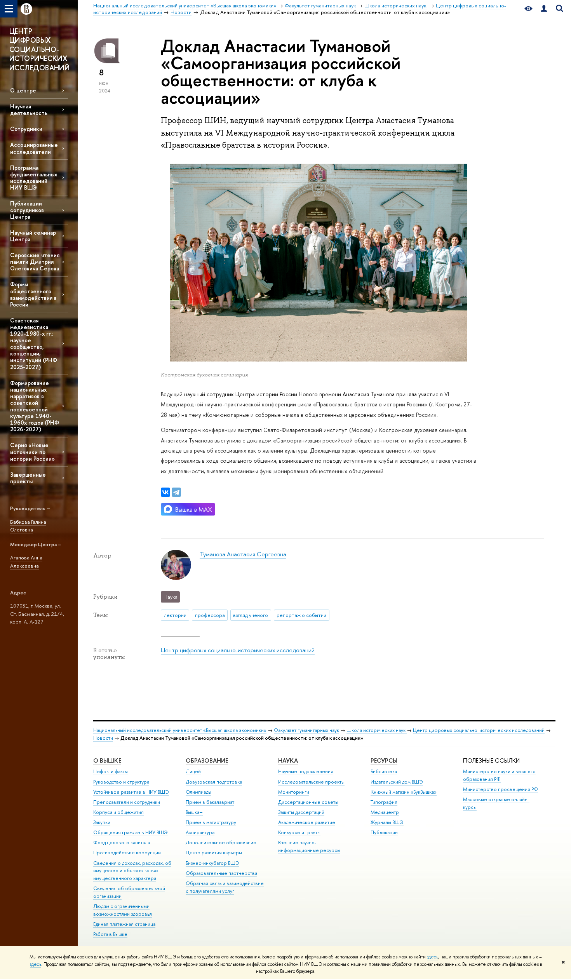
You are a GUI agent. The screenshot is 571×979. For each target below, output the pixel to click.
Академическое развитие (306, 822)
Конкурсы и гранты (299, 832)
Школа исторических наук (376, 730)
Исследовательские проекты (311, 782)
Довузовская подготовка (214, 782)
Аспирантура (200, 832)
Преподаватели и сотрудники (126, 802)
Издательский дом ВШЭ (397, 782)
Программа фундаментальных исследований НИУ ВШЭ (33, 177)
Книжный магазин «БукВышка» (404, 792)
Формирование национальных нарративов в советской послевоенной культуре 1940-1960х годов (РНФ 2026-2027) (34, 406)
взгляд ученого (250, 614)
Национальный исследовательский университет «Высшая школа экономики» (179, 730)
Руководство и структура (121, 782)
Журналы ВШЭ (387, 822)
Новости (103, 738)
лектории (175, 614)
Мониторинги (293, 792)
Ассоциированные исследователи (34, 148)
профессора (210, 614)
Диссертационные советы (308, 802)
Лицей (193, 771)
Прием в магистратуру (211, 822)
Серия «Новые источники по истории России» (32, 451)
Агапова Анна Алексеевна (26, 561)
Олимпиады (198, 792)
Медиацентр (385, 812)
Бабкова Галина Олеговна (28, 525)
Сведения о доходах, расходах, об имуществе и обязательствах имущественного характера (132, 871)
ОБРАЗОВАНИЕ (207, 760)
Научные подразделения (305, 771)
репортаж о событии (301, 614)
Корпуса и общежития (118, 812)
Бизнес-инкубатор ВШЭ (212, 863)
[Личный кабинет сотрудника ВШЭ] (544, 8)
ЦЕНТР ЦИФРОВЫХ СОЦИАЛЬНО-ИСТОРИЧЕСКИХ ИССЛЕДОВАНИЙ (39, 49)
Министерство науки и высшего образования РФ (499, 775)
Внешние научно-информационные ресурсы (309, 846)
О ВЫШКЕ (107, 760)
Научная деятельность (28, 110)
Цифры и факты (110, 771)
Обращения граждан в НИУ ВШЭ (130, 832)
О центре (23, 90)
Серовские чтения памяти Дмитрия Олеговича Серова (34, 261)
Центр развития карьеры (214, 852)
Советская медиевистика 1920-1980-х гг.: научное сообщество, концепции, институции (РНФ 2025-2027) (33, 344)
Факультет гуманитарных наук (306, 730)
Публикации (384, 832)
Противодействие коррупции (127, 852)
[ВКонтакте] (165, 492)
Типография (384, 802)
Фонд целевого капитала (121, 842)
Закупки (101, 822)
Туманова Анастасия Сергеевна (243, 554)
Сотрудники (26, 128)
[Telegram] (176, 492)
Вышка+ (194, 812)
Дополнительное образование (221, 842)
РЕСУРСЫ (384, 760)
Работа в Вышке (110, 934)
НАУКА (288, 760)
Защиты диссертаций (301, 812)
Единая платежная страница (124, 924)
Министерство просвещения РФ (500, 789)
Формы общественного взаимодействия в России (33, 294)
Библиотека (384, 771)
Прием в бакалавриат (210, 802)
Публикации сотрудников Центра (27, 210)
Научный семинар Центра (33, 236)
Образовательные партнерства (221, 873)
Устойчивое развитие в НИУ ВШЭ (131, 792)
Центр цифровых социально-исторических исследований (238, 650)
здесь (432, 957)
